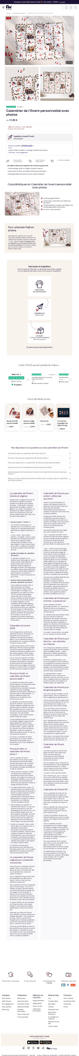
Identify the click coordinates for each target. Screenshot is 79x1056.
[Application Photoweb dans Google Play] (46, 1044)
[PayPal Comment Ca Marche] (68, 986)
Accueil (8, 13)
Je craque (62, 2)
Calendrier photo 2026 (19, 13)
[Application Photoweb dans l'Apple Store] (33, 1044)
